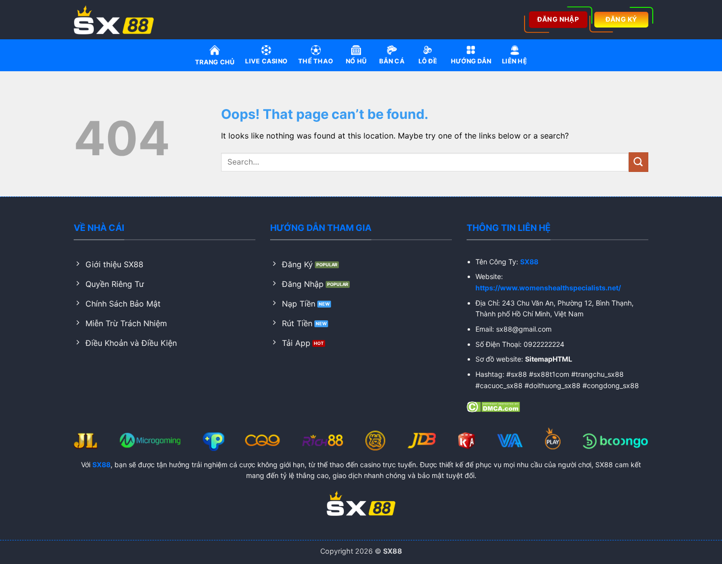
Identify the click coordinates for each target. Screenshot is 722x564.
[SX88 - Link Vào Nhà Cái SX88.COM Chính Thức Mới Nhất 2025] (117, 19)
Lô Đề (427, 61)
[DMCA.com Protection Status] (493, 406)
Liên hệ (514, 61)
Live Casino (266, 61)
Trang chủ (214, 62)
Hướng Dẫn (471, 61)
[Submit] (638, 161)
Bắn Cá (392, 61)
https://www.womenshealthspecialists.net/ (548, 287)
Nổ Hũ (356, 61)
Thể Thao (315, 61)
